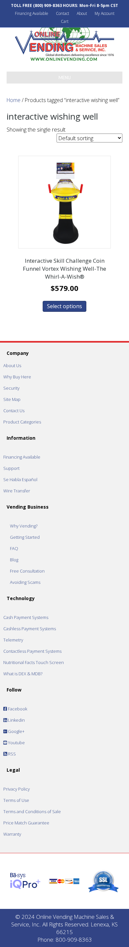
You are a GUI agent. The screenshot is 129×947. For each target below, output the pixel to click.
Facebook (17, 709)
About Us (12, 365)
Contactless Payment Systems (32, 651)
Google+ (15, 731)
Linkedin (16, 720)
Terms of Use (16, 800)
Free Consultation (27, 571)
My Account (104, 13)
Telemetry (13, 640)
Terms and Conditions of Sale (32, 811)
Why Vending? (23, 526)
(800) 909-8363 (47, 5)
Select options (64, 306)
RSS (11, 754)
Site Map (12, 399)
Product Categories (22, 422)
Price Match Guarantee (26, 823)
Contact (62, 13)
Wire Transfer (16, 491)
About (82, 13)
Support (11, 468)
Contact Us (13, 411)
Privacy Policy (16, 789)
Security (11, 388)
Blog (14, 560)
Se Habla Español (20, 479)
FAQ (14, 548)
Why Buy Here (17, 377)
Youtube (16, 743)
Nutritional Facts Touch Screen (33, 662)
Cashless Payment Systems (29, 629)
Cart (64, 21)
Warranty (12, 834)
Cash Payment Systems (25, 617)
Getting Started (25, 537)
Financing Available (31, 13)
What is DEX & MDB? (22, 674)
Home (14, 100)
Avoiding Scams (25, 582)
